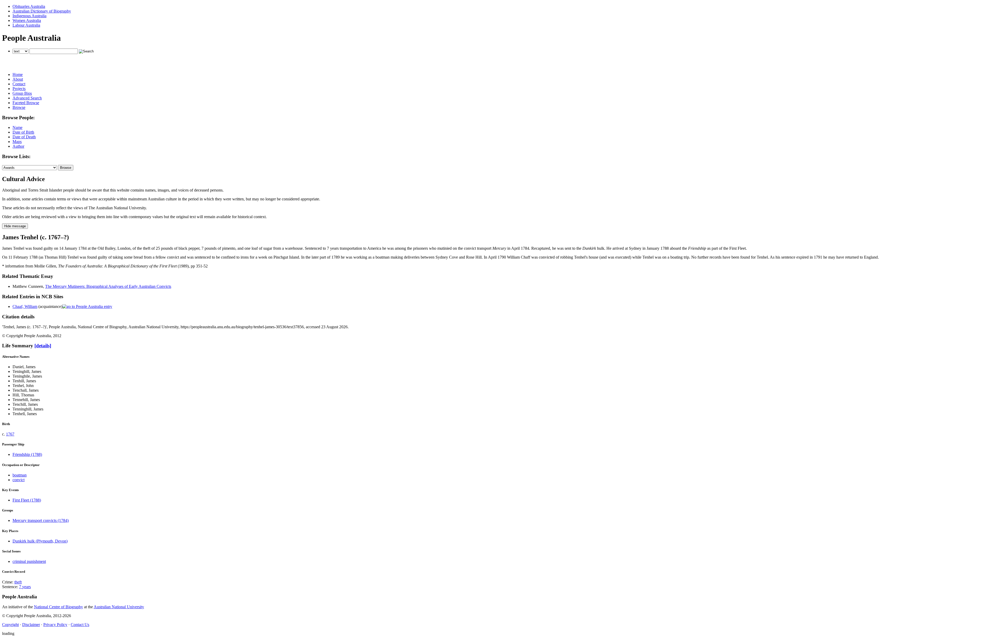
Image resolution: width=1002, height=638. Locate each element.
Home (18, 74)
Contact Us (80, 624)
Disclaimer (31, 624)
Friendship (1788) (27, 454)
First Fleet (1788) (27, 500)
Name (17, 127)
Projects (19, 88)
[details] (42, 345)
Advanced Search (27, 98)
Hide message (15, 226)
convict (19, 480)
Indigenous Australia (29, 16)
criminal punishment (29, 561)
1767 (10, 434)
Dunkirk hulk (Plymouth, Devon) (40, 541)
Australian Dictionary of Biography (42, 11)
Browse (19, 107)
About (18, 79)
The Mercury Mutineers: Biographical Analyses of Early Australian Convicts (108, 286)
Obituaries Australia (29, 6)
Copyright (10, 624)
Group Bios (22, 93)
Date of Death (24, 137)
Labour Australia (26, 25)
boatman (20, 475)
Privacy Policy (55, 624)
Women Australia (27, 20)
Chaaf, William (25, 306)
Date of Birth (23, 132)
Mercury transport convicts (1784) (41, 520)
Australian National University (119, 607)
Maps (17, 141)
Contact (19, 84)
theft (18, 582)
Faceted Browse (26, 102)
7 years (25, 587)
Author (18, 146)
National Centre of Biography (58, 607)
